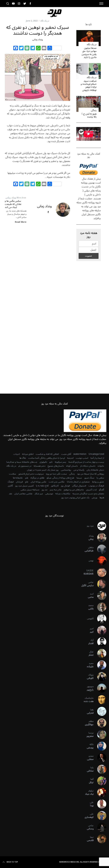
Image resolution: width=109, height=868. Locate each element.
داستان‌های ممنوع (56, 466)
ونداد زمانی (37, 39)
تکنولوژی (43, 462)
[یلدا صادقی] (100, 769)
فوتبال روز (65, 485)
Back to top (12, 862)
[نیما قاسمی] (100, 838)
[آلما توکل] (100, 780)
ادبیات (16, 454)
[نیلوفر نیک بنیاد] (100, 792)
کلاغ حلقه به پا (42, 485)
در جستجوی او (24, 466)
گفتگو (101, 489)
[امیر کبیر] (100, 630)
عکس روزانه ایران (38, 481)
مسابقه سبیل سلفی (30, 489)
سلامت (12, 473)
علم (26, 481)
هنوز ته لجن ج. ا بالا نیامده (89, 115)
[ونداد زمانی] (100, 537)
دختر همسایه (39, 466)
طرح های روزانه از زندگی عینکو (60, 477)
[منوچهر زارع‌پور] (100, 688)
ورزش (94, 497)
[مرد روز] (100, 525)
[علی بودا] (100, 804)
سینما (79, 477)
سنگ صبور (89, 477)
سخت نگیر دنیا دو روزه (56, 473)
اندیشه (70, 458)
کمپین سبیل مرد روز (24, 485)
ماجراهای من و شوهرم (74, 489)
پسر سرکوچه (60, 462)
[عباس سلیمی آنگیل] (100, 583)
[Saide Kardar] (100, 572)
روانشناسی (66, 469)
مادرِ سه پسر (55, 489)
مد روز (44, 489)
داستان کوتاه (72, 466)
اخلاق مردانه (27, 454)
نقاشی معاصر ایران (23, 493)
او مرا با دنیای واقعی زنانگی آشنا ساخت (46, 458)
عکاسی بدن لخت (57, 481)
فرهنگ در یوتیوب (96, 485)
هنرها (101, 497)
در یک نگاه (44, 21)
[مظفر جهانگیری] (100, 722)
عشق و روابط (98, 481)
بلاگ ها (22, 458)
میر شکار (39, 493)
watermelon (79, 454)
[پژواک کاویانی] (100, 676)
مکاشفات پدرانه (62, 493)
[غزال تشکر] (100, 653)
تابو (51, 462)
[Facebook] (15, 48)
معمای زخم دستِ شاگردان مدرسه (88, 493)
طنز (26, 477)
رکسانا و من (78, 469)
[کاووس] (100, 618)
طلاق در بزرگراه (37, 477)
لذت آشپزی (91, 489)
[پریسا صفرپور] (100, 734)
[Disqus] (37, 271)
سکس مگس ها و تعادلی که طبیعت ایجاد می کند (13, 204)
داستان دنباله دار (87, 466)
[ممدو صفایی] (100, 757)
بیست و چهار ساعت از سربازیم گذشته (86, 462)
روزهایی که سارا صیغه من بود (90, 473)
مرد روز (90, 525)
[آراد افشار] (100, 641)
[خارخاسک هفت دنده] (100, 699)
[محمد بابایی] (100, 607)
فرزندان (19, 481)
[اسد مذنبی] (100, 595)
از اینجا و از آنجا (97, 458)
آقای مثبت (66, 454)
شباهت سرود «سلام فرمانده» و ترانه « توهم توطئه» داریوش (89, 85)
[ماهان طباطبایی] (100, 549)
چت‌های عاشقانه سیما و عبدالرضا (21, 462)
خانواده (101, 466)
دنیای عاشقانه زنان (95, 469)
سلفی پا (100, 477)
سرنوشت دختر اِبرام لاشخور (31, 473)
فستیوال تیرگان (79, 485)
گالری (10, 485)
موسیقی (49, 493)
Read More (20, 222)
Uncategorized (96, 454)
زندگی (94, 110)
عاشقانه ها (18, 477)
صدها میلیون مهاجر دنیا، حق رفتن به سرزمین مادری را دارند (89, 52)
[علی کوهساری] (100, 815)
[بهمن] (100, 560)
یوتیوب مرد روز (68, 497)
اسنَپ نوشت (82, 458)
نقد (10, 493)
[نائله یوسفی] (100, 746)
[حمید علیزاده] (100, 665)
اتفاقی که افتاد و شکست (47, 454)
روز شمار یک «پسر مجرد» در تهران (43, 469)
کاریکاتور (55, 485)
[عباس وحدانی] (100, 827)
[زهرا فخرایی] (100, 711)
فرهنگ (11, 481)
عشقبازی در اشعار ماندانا (78, 481)
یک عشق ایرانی (82, 497)
